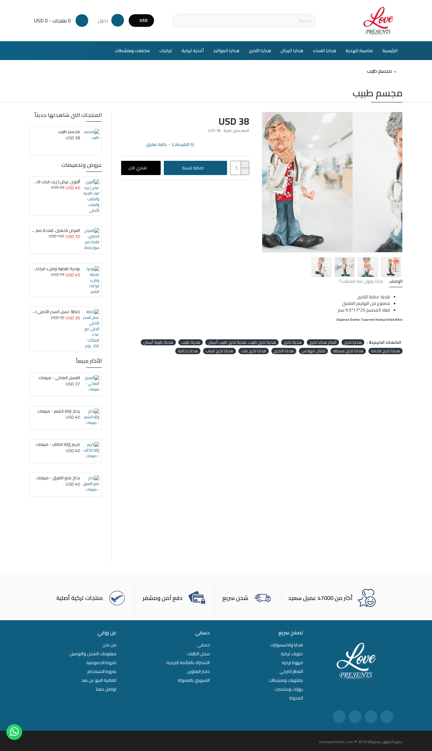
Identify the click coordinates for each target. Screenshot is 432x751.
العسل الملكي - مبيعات (59, 377)
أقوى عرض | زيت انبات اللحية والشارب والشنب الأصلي (56, 182)
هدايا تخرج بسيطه (348, 351)
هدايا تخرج (353, 342)
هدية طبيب (190, 342)
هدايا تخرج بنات (253, 351)
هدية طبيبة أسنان (158, 342)
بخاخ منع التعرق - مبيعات (58, 478)
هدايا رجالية (188, 351)
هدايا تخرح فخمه (385, 351)
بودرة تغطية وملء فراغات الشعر (56, 268)
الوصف (396, 282)
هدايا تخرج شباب (219, 351)
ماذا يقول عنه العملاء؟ (361, 282)
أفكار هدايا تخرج (322, 342)
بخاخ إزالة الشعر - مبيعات (58, 411)
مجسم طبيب (69, 131)
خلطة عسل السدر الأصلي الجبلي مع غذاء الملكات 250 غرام (56, 311)
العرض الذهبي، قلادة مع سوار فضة (56, 230)
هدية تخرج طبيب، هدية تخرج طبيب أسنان (242, 342)
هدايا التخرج (284, 351)
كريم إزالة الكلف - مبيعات (58, 444)
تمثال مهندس (313, 351)
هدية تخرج (293, 342)
